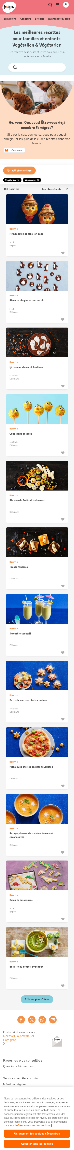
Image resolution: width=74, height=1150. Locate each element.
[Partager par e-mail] (53, 1020)
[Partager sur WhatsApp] (42, 1020)
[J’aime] (63, 253)
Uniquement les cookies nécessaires (37, 1133)
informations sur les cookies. (33, 1125)
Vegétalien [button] (10, 180)
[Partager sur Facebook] (21, 1020)
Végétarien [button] (30, 180)
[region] (37, 1118)
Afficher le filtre (22, 170)
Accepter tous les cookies (37, 1143)
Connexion (17, 150)
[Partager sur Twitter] (32, 1020)
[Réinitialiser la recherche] (59, 67)
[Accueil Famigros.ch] (9, 7)
